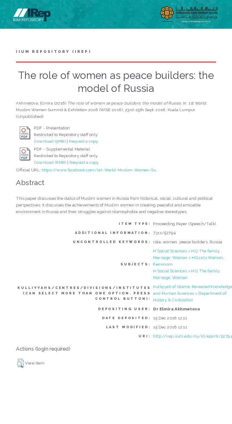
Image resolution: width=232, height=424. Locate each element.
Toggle (11, 11)
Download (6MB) (50, 162)
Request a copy (83, 141)
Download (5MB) (50, 141)
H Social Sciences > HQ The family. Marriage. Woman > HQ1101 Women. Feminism (188, 257)
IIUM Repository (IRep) (53, 52)
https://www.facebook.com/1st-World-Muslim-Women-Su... (100, 169)
